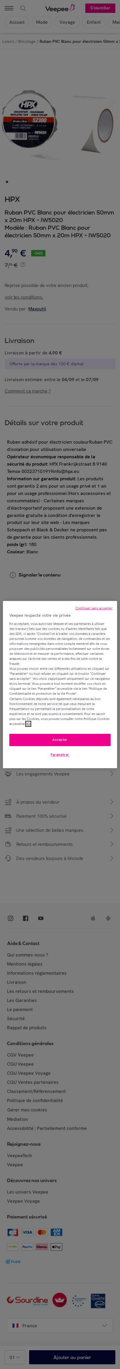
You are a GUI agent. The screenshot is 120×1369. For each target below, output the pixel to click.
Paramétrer (60, 755)
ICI (28, 724)
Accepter (60, 740)
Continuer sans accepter (94, 608)
